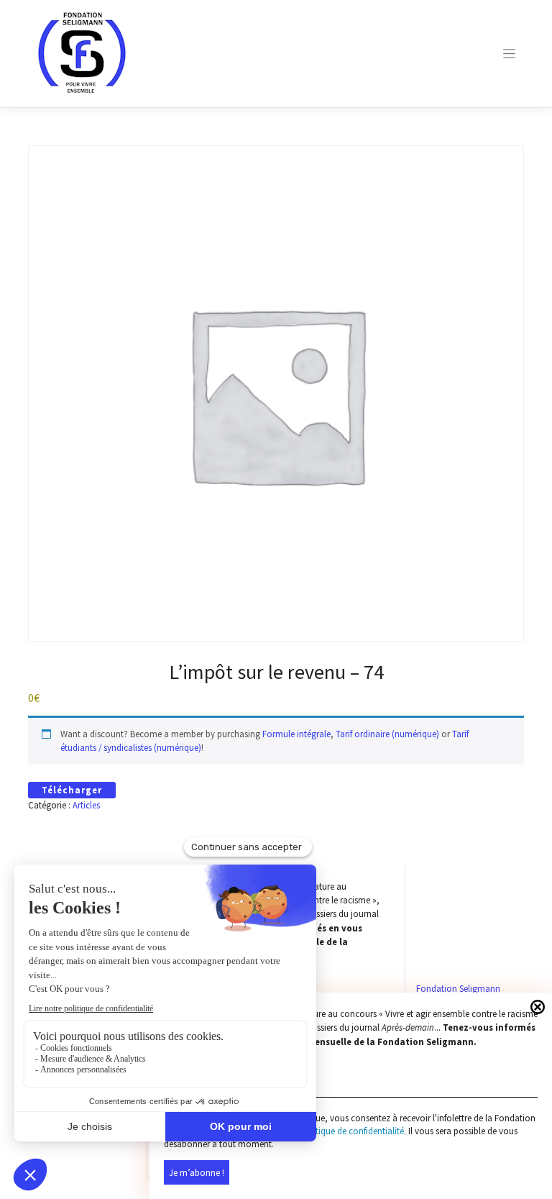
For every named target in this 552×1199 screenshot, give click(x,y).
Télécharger (72, 789)
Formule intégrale (296, 733)
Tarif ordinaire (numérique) (387, 733)
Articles (86, 805)
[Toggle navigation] (509, 53)
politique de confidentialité (352, 1131)
